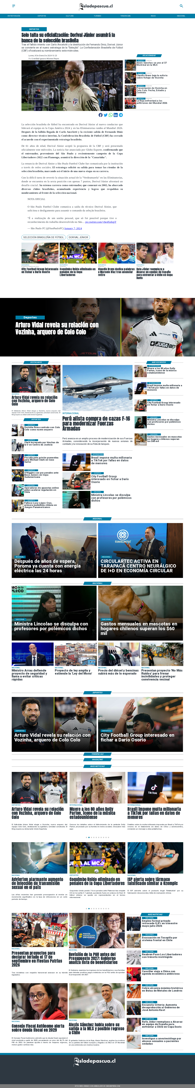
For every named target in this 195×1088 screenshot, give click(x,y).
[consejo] (40, 1019)
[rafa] (155, 263)
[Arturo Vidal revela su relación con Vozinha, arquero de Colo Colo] (36, 392)
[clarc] (18, 460)
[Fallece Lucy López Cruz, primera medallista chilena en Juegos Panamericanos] (18, 506)
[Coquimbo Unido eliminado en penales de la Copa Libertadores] (78, 263)
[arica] (155, 873)
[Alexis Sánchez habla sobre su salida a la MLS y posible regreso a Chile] (97, 1018)
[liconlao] (141, 422)
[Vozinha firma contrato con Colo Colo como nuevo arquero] (18, 430)
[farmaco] (97, 873)
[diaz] (116, 263)
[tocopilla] (134, 941)
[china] (134, 974)
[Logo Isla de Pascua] (97, 11)
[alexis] (130, 65)
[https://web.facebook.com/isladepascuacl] (78, 1072)
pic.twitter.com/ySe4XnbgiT (100, 222)
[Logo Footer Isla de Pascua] (96, 1066)
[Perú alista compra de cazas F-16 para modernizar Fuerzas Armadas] (97, 410)
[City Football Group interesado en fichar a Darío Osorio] (40, 263)
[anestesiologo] (134, 1042)
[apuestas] (18, 490)
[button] (43, 237)
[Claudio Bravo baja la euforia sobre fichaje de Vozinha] (130, 77)
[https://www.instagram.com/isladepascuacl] (97, 1072)
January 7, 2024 (73, 228)
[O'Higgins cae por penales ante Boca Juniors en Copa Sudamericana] (18, 475)
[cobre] (134, 991)
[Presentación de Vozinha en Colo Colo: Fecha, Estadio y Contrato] (130, 90)
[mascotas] (141, 439)
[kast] (134, 1008)
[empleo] (134, 924)
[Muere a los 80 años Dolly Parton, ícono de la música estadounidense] (141, 371)
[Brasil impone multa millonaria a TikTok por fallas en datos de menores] (141, 388)
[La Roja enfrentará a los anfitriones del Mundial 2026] (130, 103)
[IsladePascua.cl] (14, 7)
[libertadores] (134, 958)
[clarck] (18, 445)
